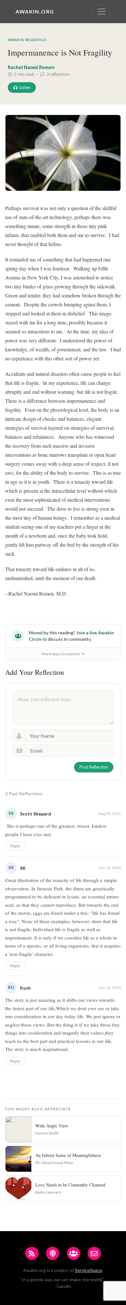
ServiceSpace (88, 1270)
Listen (24, 87)
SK (23, 868)
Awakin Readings (27, 39)
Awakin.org (35, 11)
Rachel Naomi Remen (31, 67)
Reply (15, 845)
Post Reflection (93, 767)
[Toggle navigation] (101, 11)
